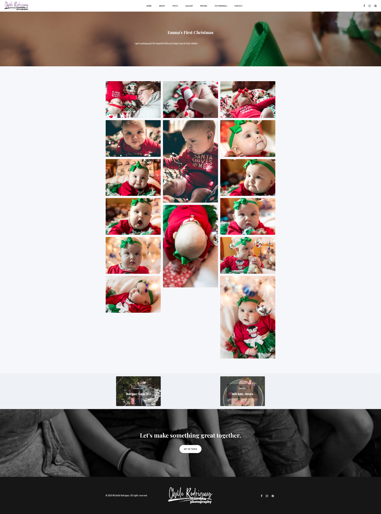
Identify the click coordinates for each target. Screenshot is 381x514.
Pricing (203, 6)
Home (149, 6)
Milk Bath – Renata (242, 394)
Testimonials (221, 6)
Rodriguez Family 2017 (138, 394)
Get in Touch (190, 449)
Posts (175, 6)
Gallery (189, 6)
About (162, 6)
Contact (239, 6)
